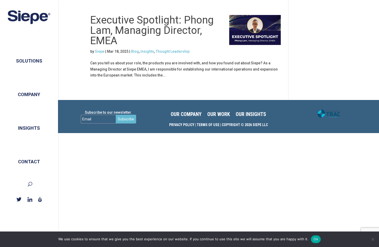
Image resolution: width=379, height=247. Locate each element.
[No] (372, 239)
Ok (316, 239)
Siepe (99, 51)
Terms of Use (208, 125)
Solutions (29, 61)
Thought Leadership (173, 51)
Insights (29, 128)
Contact (29, 161)
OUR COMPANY (186, 114)
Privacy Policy (181, 125)
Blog (135, 51)
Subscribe (126, 119)
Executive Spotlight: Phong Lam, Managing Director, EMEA (152, 30)
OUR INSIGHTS (251, 114)
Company (29, 94)
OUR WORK (218, 114)
